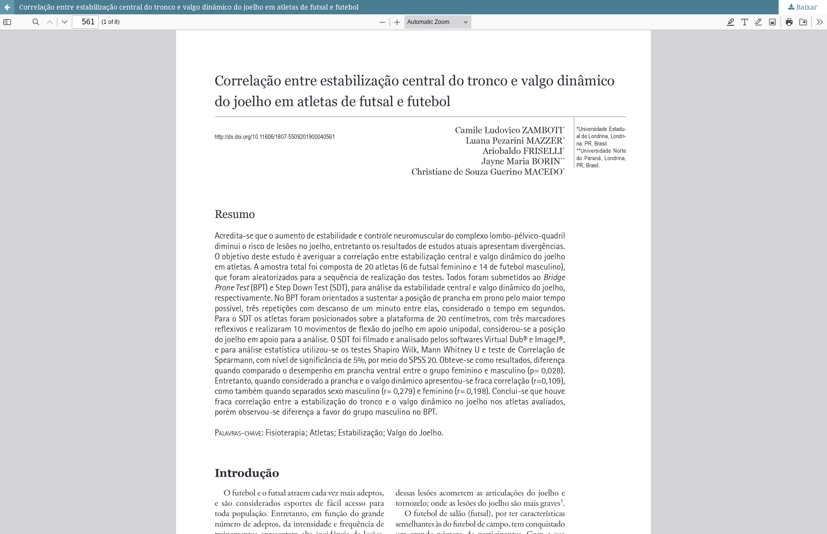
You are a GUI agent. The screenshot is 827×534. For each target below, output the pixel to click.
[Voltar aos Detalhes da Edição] (7, 7)
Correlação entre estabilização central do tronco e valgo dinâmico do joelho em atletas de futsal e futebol (188, 6)
